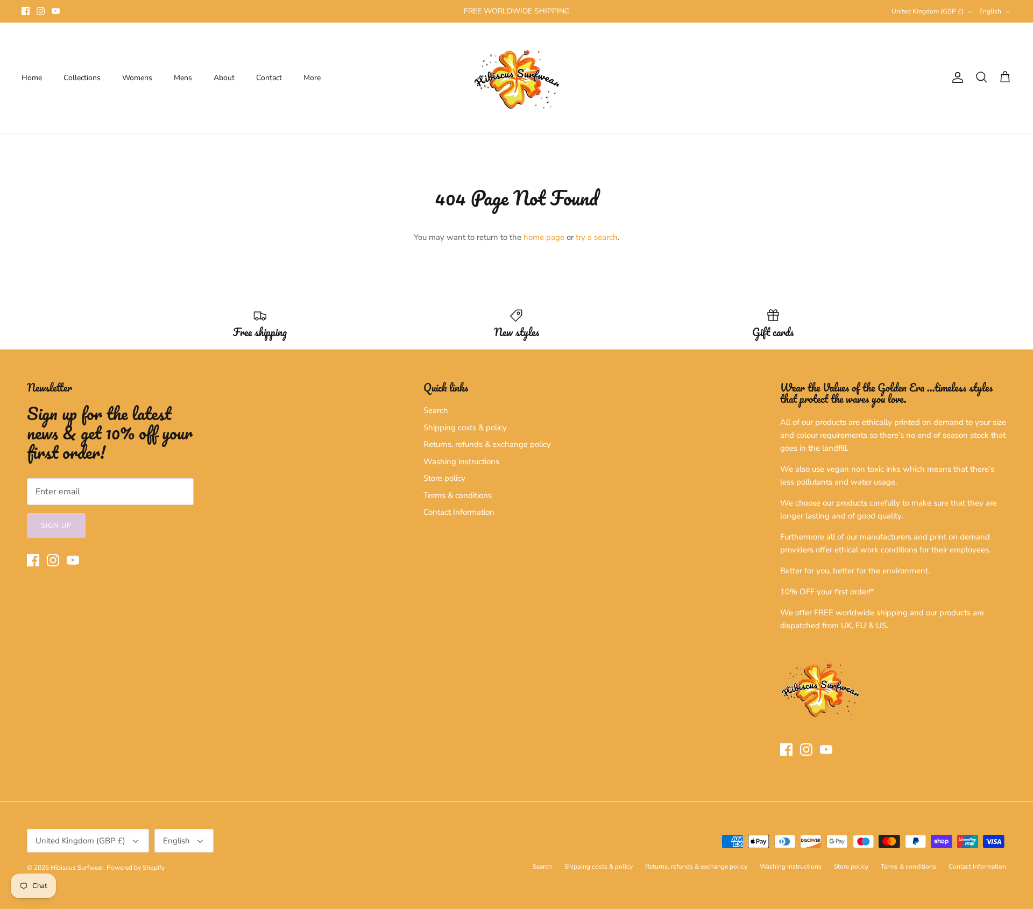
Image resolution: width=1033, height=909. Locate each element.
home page (543, 237)
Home (32, 78)
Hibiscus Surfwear (77, 867)
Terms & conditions (457, 495)
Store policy (444, 478)
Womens (137, 78)
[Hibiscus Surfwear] (516, 77)
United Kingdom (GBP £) (928, 11)
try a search (597, 237)
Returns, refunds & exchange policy (487, 444)
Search (435, 410)
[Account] (955, 77)
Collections (82, 78)
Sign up (56, 525)
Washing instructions (461, 461)
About (224, 78)
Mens (183, 78)
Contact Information (458, 512)
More (312, 78)
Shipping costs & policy (465, 427)
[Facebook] (26, 11)
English (990, 11)
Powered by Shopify (136, 867)
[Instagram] (41, 11)
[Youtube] (56, 11)
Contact (269, 78)
